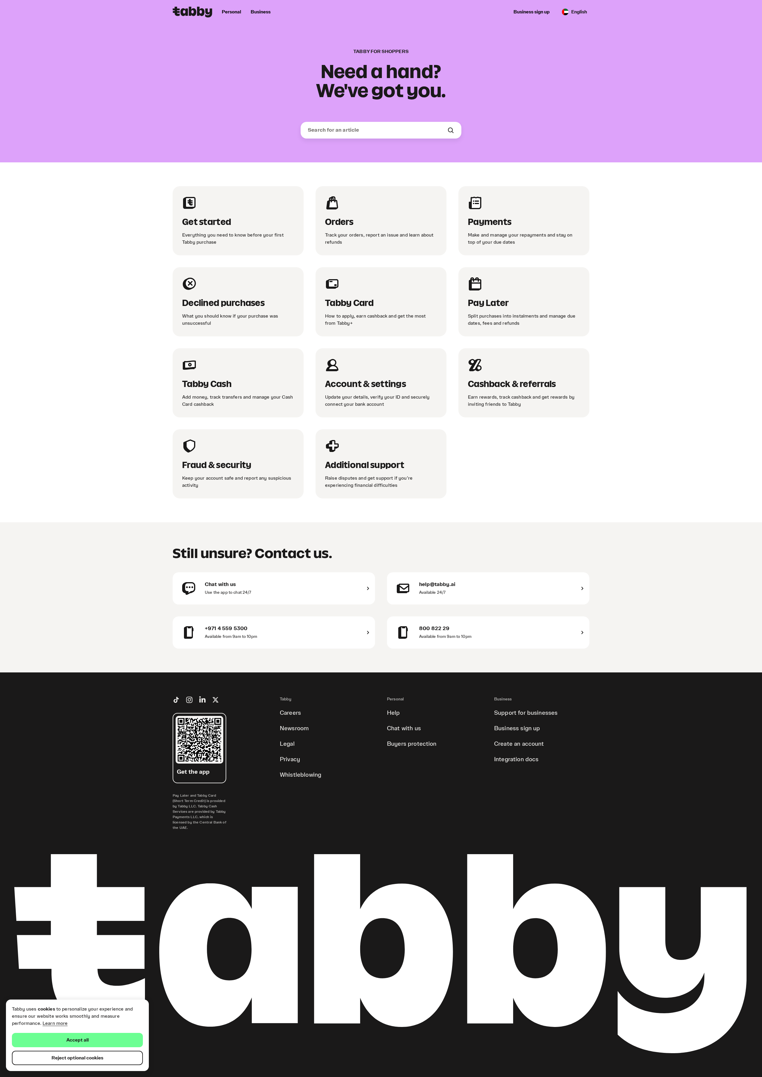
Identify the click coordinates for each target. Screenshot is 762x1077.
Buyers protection (412, 744)
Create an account (519, 744)
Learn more (55, 1023)
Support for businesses (526, 713)
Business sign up (517, 728)
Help (393, 713)
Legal (287, 744)
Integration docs (516, 759)
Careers (290, 713)
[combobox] (377, 130)
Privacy (290, 759)
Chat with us (404, 728)
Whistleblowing (300, 775)
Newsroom (294, 728)
